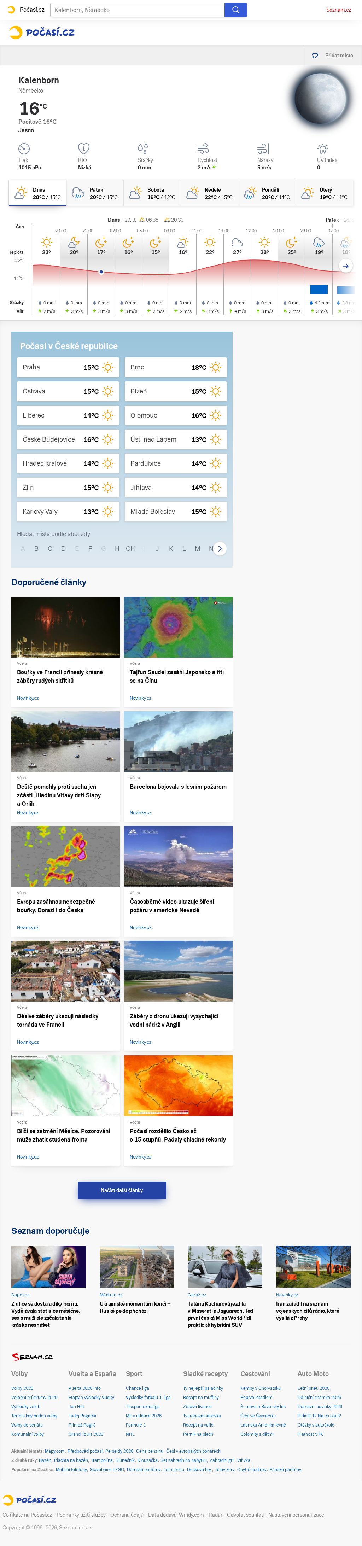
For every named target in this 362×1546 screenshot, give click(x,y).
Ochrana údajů (127, 1515)
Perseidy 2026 (119, 1451)
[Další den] (346, 265)
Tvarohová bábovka (202, 1415)
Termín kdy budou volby (34, 1415)
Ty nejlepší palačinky (203, 1388)
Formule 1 (136, 1425)
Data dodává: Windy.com (176, 1515)
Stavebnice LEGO (107, 1469)
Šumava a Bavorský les (263, 1406)
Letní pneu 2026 (313, 1388)
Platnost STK (310, 1434)
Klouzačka (148, 1460)
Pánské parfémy (285, 1469)
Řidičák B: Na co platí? (319, 1415)
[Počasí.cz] (42, 32)
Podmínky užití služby (81, 1515)
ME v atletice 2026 (144, 1415)
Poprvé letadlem (256, 1397)
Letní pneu (173, 1469)
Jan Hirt (76, 1406)
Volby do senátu (27, 1425)
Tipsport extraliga (143, 1406)
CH (130, 548)
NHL (130, 1434)
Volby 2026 (22, 1388)
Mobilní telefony (71, 1469)
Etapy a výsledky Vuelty (91, 1397)
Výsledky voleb (25, 1406)
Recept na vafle (198, 1425)
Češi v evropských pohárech (193, 1451)
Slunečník (125, 1460)
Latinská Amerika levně (263, 1425)
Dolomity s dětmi (257, 1434)
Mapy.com (55, 1451)
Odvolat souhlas (245, 1515)
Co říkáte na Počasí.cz (27, 1515)
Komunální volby (27, 1434)
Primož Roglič (82, 1425)
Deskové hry (199, 1469)
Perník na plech (198, 1434)
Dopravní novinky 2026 (320, 1406)
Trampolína (102, 1460)
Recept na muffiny (201, 1397)
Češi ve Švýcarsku (258, 1415)
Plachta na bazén (71, 1460)
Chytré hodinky (252, 1469)
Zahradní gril (222, 1460)
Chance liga (137, 1388)
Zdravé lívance (197, 1406)
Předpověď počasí (85, 1451)
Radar (215, 1515)
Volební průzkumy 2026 (34, 1397)
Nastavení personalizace (296, 1515)
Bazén (45, 1460)
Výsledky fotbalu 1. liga (148, 1397)
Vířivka (243, 1460)
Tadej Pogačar (83, 1415)
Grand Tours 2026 (86, 1434)
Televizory (224, 1469)
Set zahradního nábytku (183, 1460)
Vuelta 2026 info (85, 1388)
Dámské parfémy (143, 1469)
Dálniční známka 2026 (319, 1397)
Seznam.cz (338, 10)
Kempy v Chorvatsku (260, 1388)
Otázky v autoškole (316, 1425)
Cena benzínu (149, 1451)
